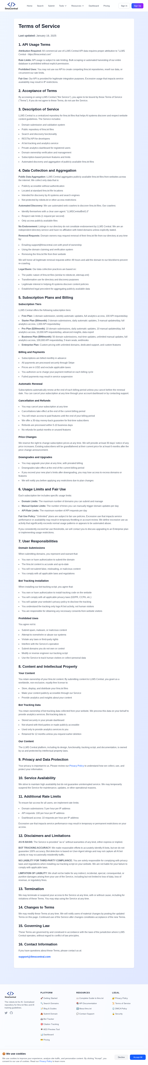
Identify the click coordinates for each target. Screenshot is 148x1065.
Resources (76, 6)
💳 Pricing (45, 1040)
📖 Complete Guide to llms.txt (89, 998)
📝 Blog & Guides (48, 1008)
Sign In (124, 6)
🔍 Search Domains (49, 1003)
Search (40, 6)
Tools (61, 6)
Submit (51, 6)
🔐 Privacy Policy (120, 998)
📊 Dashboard (47, 1034)
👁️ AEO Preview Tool (50, 1029)
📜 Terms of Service (121, 1003)
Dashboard (94, 6)
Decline (121, 1057)
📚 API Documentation (86, 1003)
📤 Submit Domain (49, 1014)
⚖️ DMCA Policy (119, 1008)
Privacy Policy (76, 766)
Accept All (137, 1057)
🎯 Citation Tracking (49, 1024)
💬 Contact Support (85, 1014)
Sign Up (137, 6)
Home (29, 6)
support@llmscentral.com (34, 956)
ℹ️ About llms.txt (83, 1008)
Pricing (106, 6)
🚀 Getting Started (48, 998)
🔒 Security (117, 1014)
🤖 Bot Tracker (47, 1019)
